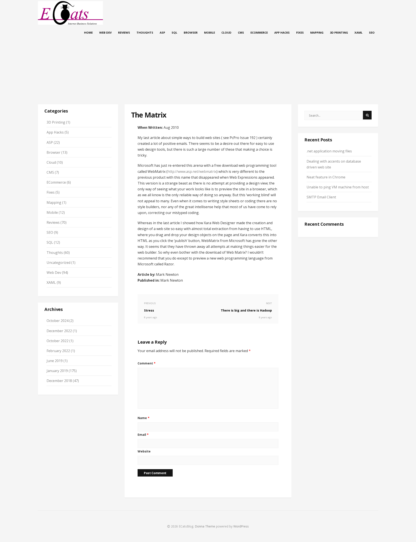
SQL (174, 32)
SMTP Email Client (321, 197)
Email (143, 435)
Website (144, 451)
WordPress (241, 526)
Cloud (226, 32)
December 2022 (59, 330)
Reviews (124, 32)
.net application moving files (329, 151)
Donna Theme (205, 526)
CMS (241, 32)
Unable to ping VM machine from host (338, 187)
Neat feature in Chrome (326, 177)
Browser (191, 32)
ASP (162, 32)
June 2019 (55, 360)
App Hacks (282, 32)
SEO (372, 32)
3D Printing (339, 32)
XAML (358, 32)
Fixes (300, 32)
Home (88, 32)
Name (144, 418)
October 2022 (57, 340)
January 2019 (57, 370)
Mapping (316, 32)
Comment (147, 363)
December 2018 (59, 380)
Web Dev (105, 32)
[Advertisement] (208, 76)
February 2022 (58, 350)
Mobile (209, 32)
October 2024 (57, 320)
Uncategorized (58, 262)
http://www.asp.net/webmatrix (191, 171)
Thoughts (144, 32)
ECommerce (259, 32)
